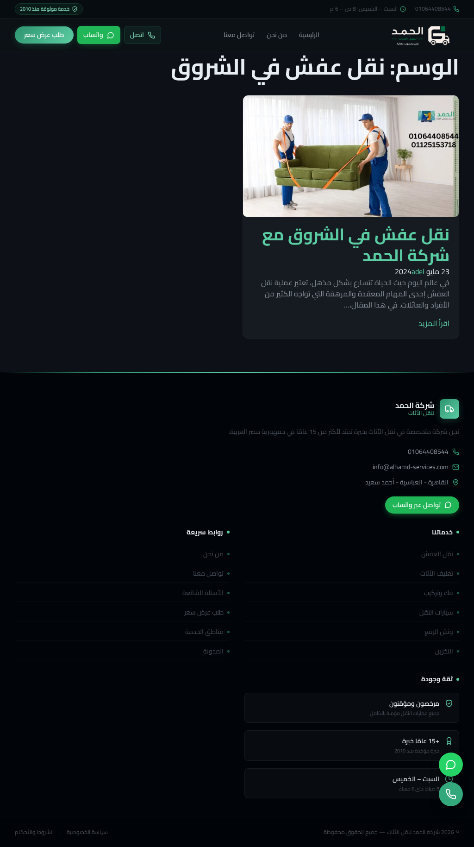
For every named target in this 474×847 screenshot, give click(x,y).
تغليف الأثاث (436, 573)
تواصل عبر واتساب (417, 505)
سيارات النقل (436, 612)
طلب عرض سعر (204, 612)
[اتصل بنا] (451, 794)
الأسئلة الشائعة (203, 593)
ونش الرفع (438, 632)
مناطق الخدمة (204, 632)
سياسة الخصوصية (87, 832)
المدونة (213, 651)
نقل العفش (437, 554)
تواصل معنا (239, 35)
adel (418, 271)
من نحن (277, 35)
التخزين (444, 651)
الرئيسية (309, 35)
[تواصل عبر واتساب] (451, 765)
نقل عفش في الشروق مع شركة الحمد (355, 245)
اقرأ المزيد (433, 323)
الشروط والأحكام (34, 832)
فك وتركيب (438, 593)
